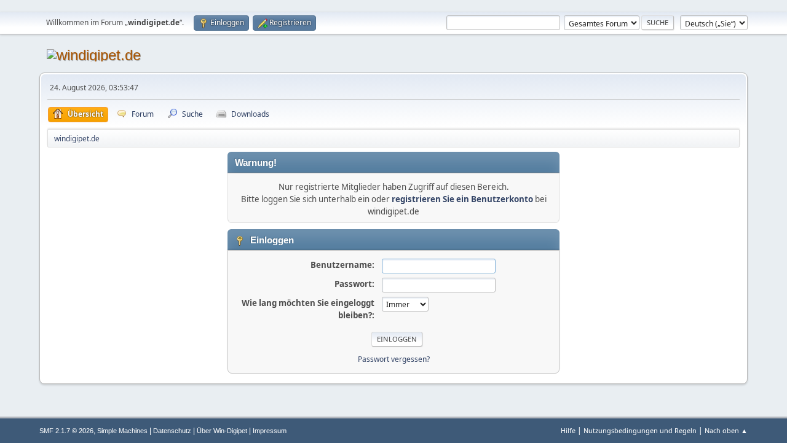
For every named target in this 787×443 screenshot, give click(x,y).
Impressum (270, 430)
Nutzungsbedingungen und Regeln (640, 430)
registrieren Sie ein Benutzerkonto (462, 199)
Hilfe (568, 430)
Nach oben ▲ (726, 430)
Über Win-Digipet (222, 430)
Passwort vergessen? (394, 359)
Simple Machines (122, 430)
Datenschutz (172, 430)
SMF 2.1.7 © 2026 (66, 430)
